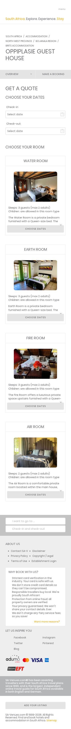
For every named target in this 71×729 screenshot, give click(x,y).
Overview (11, 74)
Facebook (20, 637)
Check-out (13, 124)
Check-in (12, 107)
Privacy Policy (19, 556)
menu (55, 9)
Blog (16, 649)
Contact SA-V (19, 551)
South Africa (14, 36)
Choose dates (35, 229)
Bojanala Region (46, 41)
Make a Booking (53, 74)
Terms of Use (19, 561)
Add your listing (35, 705)
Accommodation (36, 36)
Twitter (18, 643)
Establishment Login (44, 561)
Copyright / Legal (42, 556)
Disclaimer (38, 551)
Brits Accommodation (20, 45)
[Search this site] (48, 9)
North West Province (19, 41)
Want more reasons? (47, 621)
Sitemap (51, 720)
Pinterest (48, 643)
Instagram (49, 637)
